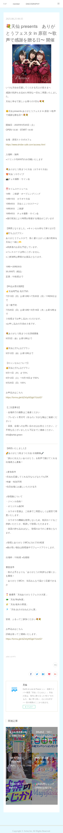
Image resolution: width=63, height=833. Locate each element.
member (16, 3)
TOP (5, 3)
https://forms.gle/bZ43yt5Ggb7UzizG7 (24, 397)
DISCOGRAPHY (32, 3)
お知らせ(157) (11, 656)
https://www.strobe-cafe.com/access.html (25, 144)
